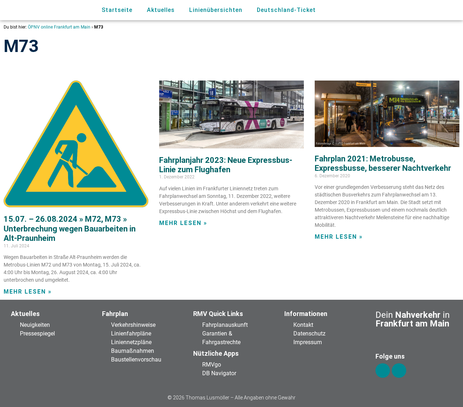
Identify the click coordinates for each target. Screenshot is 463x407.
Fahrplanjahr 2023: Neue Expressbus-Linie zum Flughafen (225, 165)
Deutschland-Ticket (286, 10)
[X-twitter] (399, 370)
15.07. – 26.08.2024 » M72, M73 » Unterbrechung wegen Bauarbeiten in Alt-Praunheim (70, 229)
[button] (423, 10)
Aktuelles (161, 10)
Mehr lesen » (28, 291)
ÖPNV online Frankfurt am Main (59, 27)
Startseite (117, 10)
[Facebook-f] (382, 370)
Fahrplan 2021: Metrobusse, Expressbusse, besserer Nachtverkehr (383, 163)
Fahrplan (115, 313)
